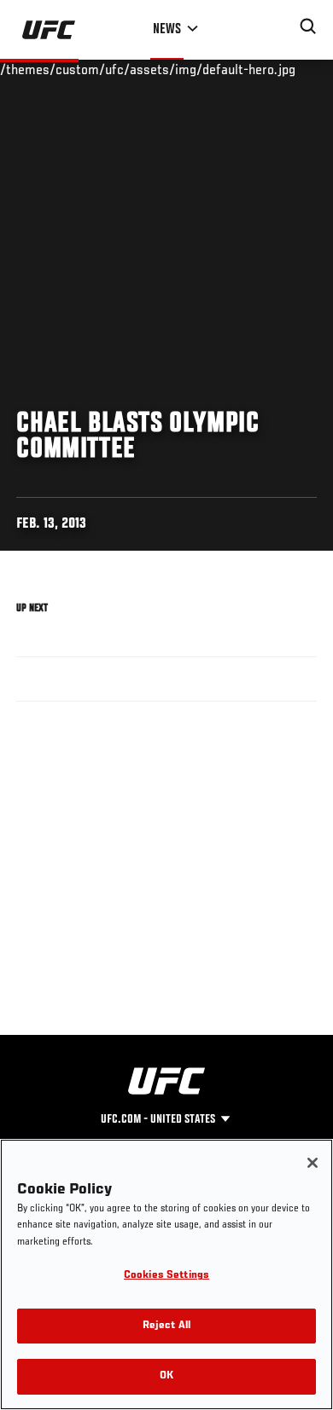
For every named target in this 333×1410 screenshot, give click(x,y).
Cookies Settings (166, 1275)
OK (166, 1376)
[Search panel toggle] (308, 26)
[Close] (312, 1163)
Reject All (166, 1326)
